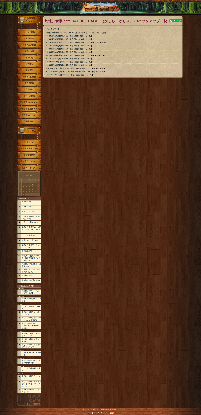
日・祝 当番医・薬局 (29, 149)
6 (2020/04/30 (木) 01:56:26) (57, 55)
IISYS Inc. (118, 409)
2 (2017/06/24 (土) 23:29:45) (57, 42)
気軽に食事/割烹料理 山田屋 (31, 265)
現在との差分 (79, 36)
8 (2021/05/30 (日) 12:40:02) (57, 62)
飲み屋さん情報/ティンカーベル (31, 377)
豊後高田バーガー (29, 115)
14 (35, 186)
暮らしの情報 (29, 96)
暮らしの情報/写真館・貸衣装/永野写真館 (31, 361)
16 (20, 189)
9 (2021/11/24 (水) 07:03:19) (57, 65)
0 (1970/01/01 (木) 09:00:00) (57, 36)
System (106, 409)
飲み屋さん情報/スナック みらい (31, 340)
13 (32, 186)
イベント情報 (29, 32)
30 (20, 194)
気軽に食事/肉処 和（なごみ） (31, 218)
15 (38, 186)
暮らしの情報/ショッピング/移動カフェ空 (31, 346)
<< (26, 174)
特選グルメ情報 (29, 45)
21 (35, 189)
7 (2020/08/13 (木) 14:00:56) (57, 59)
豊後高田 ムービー (29, 161)
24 (23, 191)
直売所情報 (29, 83)
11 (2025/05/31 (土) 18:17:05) (58, 71)
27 (32, 191)
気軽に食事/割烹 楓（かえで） (31, 246)
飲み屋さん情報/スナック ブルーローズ (31, 335)
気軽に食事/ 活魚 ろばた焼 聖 (30, 391)
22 (38, 189)
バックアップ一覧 (52, 29)
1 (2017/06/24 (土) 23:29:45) (57, 39)
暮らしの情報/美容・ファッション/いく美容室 (31, 319)
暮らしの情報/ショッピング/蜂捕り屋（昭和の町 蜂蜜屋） (31, 325)
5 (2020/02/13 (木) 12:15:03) (57, 52)
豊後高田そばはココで (29, 102)
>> (32, 174)
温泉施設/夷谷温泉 (31, 280)
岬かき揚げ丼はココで (29, 109)
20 (32, 189)
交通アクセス (29, 89)
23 (20, 191)
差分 (71, 36)
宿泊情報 (29, 64)
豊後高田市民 (99, 409)
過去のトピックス (29, 168)
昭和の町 (29, 58)
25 (26, 191)
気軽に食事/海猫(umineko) (31, 307)
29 (38, 191)
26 (29, 191)
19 (29, 189)
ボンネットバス (29, 142)
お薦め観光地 (29, 38)
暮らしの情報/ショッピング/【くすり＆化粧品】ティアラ (31, 384)
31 (23, 194)
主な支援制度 (29, 155)
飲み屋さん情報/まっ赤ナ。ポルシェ (30, 313)
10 (23, 186)
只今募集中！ (29, 121)
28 (35, 191)
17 (23, 189)
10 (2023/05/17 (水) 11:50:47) (58, 68)
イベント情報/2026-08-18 (31, 369)
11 (26, 186)
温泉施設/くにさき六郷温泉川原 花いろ (31, 271)
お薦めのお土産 (29, 77)
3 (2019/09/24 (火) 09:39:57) (57, 46)
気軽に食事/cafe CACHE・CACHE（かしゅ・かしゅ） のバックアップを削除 (76, 33)
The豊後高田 (100, 9)
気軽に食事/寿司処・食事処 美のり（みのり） (31, 229)
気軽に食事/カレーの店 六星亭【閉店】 (30, 292)
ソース (88, 36)
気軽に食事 (29, 51)
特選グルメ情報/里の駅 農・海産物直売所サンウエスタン (31, 258)
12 (29, 186)
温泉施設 (29, 70)
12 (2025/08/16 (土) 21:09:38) (58, 75)
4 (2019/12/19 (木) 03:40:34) (57, 49)
